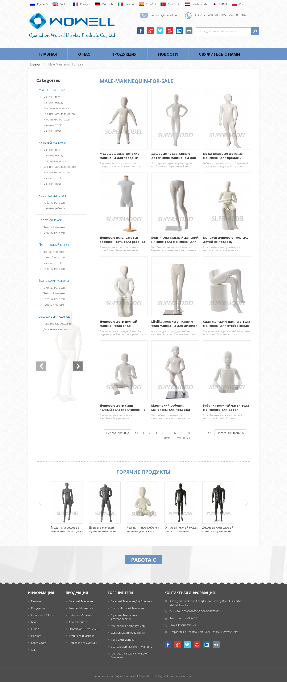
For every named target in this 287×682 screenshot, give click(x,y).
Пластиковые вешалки (57, 323)
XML (33, 650)
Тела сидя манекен (123, 639)
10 (201, 433)
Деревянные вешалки (57, 329)
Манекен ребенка (54, 208)
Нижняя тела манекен (56, 119)
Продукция (124, 54)
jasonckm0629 (187, 625)
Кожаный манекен (54, 304)
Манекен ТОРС (52, 125)
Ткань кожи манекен (54, 280)
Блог (34, 622)
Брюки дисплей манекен (127, 608)
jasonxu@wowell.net (225, 632)
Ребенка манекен (52, 195)
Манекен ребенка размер (128, 626)
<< (136, 433)
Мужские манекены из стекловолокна (126, 617)
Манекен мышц (53, 102)
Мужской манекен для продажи (131, 601)
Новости (168, 54)
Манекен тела (51, 97)
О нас (84, 54)
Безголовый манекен (56, 108)
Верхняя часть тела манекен (60, 114)
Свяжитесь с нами (219, 54)
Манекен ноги (52, 131)
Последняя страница (230, 433)
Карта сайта (38, 643)
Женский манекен (52, 142)
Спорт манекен (50, 220)
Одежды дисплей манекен (128, 633)
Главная (47, 54)
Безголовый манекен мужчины (131, 646)
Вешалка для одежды (54, 316)
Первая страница (117, 433)
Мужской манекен (52, 89)
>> (209, 433)
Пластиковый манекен (55, 244)
